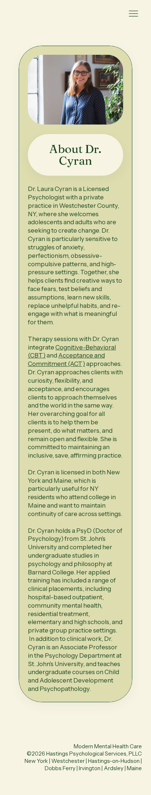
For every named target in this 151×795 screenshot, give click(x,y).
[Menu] (133, 13)
